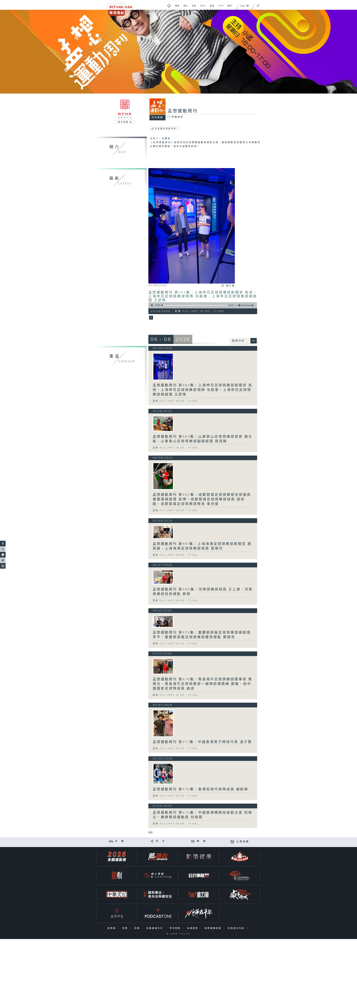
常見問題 (175, 928)
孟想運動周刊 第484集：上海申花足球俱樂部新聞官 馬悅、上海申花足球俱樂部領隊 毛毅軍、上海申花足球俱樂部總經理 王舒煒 (202, 296)
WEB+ (202, 7)
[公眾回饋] (232, 841)
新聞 (193, 7)
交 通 (119, 841)
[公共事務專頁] (198, 875)
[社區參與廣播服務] (239, 875)
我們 (228, 7)
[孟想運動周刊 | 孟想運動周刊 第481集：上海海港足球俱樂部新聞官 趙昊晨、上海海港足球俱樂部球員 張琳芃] (163, 532)
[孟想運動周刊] (150, 318)
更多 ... (151, 832)
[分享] (151, 841)
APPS (220, 7)
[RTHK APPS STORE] (117, 913)
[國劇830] (117, 875)
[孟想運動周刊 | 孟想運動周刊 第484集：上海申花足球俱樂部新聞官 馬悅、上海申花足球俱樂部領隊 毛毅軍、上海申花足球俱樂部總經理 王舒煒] (163, 367)
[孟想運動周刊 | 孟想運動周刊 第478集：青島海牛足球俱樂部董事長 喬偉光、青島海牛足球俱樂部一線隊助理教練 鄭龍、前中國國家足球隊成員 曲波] (163, 666)
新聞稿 (112, 928)
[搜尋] (258, 5)
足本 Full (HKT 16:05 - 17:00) (175, 401)
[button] (152, 305)
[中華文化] (117, 894)
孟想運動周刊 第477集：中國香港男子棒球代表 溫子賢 (202, 742)
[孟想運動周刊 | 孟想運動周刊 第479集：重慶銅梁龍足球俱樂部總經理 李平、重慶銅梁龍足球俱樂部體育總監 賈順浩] (163, 621)
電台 (184, 7)
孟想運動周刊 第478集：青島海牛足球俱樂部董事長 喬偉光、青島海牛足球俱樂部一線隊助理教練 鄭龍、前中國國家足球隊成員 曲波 (202, 684)
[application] (201, 305)
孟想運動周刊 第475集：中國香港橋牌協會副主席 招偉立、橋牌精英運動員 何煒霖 (202, 815)
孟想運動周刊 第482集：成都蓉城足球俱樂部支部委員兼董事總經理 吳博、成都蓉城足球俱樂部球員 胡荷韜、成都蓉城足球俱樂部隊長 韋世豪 (202, 499)
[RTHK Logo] (118, 8)
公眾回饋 (242, 841)
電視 (176, 7)
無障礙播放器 (214, 928)
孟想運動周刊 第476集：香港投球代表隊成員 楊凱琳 (200, 789)
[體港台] (157, 856)
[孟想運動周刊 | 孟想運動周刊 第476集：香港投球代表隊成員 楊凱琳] (163, 774)
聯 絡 (201, 841)
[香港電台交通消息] (110, 841)
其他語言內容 (237, 928)
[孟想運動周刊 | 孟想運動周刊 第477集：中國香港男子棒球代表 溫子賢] (163, 723)
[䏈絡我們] (192, 841)
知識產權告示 (155, 928)
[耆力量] (198, 894)
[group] (238, 305)
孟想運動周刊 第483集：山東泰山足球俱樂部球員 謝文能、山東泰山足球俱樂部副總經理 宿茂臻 (202, 439)
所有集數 (157, 117)
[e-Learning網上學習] (157, 875)
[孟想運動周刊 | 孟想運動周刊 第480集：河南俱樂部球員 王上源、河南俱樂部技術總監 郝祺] (163, 577)
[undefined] (169, 5)
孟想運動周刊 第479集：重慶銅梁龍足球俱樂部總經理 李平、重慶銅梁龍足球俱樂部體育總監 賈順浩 (202, 635)
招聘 (125, 928)
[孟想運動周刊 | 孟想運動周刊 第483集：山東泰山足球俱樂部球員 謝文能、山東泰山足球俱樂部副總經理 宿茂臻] (163, 423)
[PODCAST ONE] (157, 913)
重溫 (211, 7)
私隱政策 (193, 928)
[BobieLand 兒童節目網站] (239, 856)
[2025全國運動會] (117, 856)
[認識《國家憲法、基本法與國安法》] (157, 894)
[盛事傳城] (239, 894)
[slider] (247, 305)
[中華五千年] (198, 913)
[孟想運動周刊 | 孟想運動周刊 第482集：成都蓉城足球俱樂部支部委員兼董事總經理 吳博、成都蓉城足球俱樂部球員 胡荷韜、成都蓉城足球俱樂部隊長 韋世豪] (163, 476)
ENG (243, 6)
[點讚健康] (198, 856)
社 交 (160, 841)
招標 (137, 928)
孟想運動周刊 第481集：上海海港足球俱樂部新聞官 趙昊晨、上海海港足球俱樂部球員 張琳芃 (202, 546)
